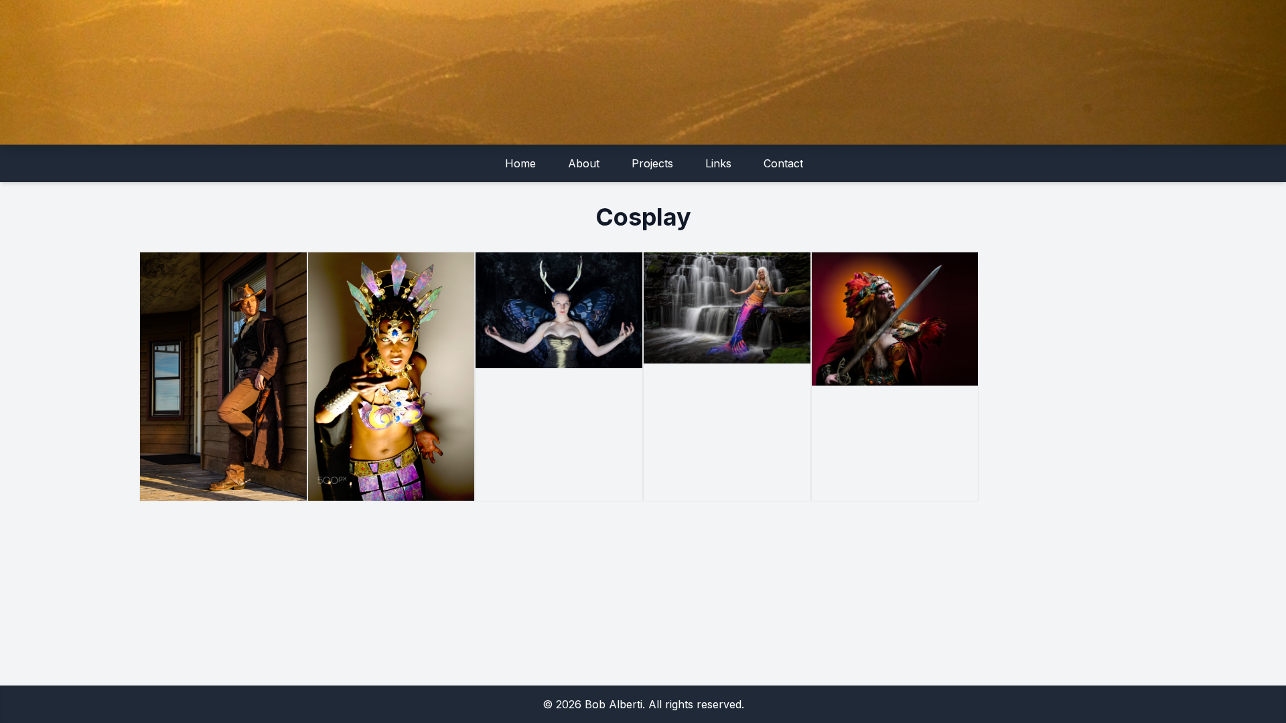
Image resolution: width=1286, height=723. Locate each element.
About (583, 163)
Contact (783, 163)
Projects (652, 163)
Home (520, 163)
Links (718, 163)
